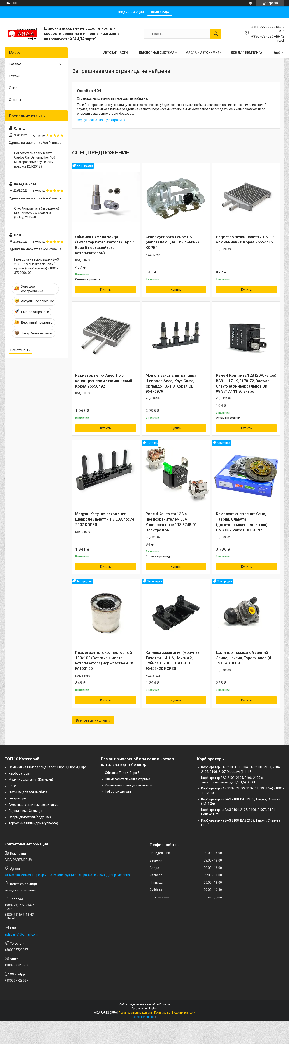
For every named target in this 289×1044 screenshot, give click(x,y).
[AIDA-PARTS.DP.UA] (23, 34)
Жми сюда (160, 12)
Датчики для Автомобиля (28, 792)
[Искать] (215, 34)
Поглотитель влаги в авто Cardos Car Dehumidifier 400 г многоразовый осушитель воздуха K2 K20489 (35, 159)
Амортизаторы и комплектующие (33, 804)
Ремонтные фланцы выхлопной (128, 785)
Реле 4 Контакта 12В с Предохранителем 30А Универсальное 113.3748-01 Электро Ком (171, 521)
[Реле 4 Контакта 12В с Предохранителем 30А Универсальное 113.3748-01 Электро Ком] (176, 474)
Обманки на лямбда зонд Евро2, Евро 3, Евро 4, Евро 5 (49, 767)
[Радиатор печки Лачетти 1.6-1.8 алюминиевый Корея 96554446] (246, 197)
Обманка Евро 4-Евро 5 (122, 773)
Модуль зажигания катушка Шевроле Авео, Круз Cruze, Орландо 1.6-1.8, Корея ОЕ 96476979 (171, 383)
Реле (12, 786)
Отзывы (15, 100)
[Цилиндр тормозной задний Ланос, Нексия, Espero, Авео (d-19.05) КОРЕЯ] (246, 613)
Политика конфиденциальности (174, 1012)
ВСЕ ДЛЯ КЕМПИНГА (246, 52)
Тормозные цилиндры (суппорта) (33, 823)
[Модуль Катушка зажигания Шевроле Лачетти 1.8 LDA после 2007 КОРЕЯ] (106, 474)
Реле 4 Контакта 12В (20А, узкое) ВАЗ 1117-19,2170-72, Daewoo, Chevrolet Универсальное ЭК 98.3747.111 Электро (246, 383)
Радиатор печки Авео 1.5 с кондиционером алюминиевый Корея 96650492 (103, 380)
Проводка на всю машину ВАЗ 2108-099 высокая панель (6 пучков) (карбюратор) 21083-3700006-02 (36, 266)
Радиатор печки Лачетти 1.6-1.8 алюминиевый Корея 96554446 (245, 240)
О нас (13, 88)
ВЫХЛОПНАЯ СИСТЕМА (156, 52)
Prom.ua (164, 1004)
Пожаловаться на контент (135, 1012)
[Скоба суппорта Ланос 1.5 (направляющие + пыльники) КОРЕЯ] (176, 197)
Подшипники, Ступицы (25, 811)
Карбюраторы (19, 773)
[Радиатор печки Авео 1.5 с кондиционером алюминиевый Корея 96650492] (106, 335)
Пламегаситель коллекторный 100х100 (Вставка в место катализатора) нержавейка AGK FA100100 (104, 660)
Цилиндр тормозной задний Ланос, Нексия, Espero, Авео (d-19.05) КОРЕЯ (244, 658)
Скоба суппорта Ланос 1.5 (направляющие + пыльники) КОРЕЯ (172, 242)
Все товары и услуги (91, 720)
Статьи (14, 76)
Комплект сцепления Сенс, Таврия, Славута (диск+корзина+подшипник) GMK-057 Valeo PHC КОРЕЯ (241, 521)
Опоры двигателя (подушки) (30, 817)
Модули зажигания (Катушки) (31, 779)
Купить (105, 289)
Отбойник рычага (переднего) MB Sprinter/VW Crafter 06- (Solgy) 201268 (36, 213)
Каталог (15, 64)
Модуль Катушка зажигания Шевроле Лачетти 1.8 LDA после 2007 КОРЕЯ (104, 519)
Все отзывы (19, 350)
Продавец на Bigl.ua (145, 1008)
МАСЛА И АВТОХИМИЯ (203, 52)
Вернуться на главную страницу (101, 120)
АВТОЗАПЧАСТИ (115, 52)
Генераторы (17, 798)
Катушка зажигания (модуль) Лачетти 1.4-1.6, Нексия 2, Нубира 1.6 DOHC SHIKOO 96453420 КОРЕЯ (172, 660)
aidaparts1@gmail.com (21, 934)
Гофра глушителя (118, 791)
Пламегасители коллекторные (127, 779)
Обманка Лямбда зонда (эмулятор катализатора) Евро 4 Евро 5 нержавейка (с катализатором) (105, 245)
